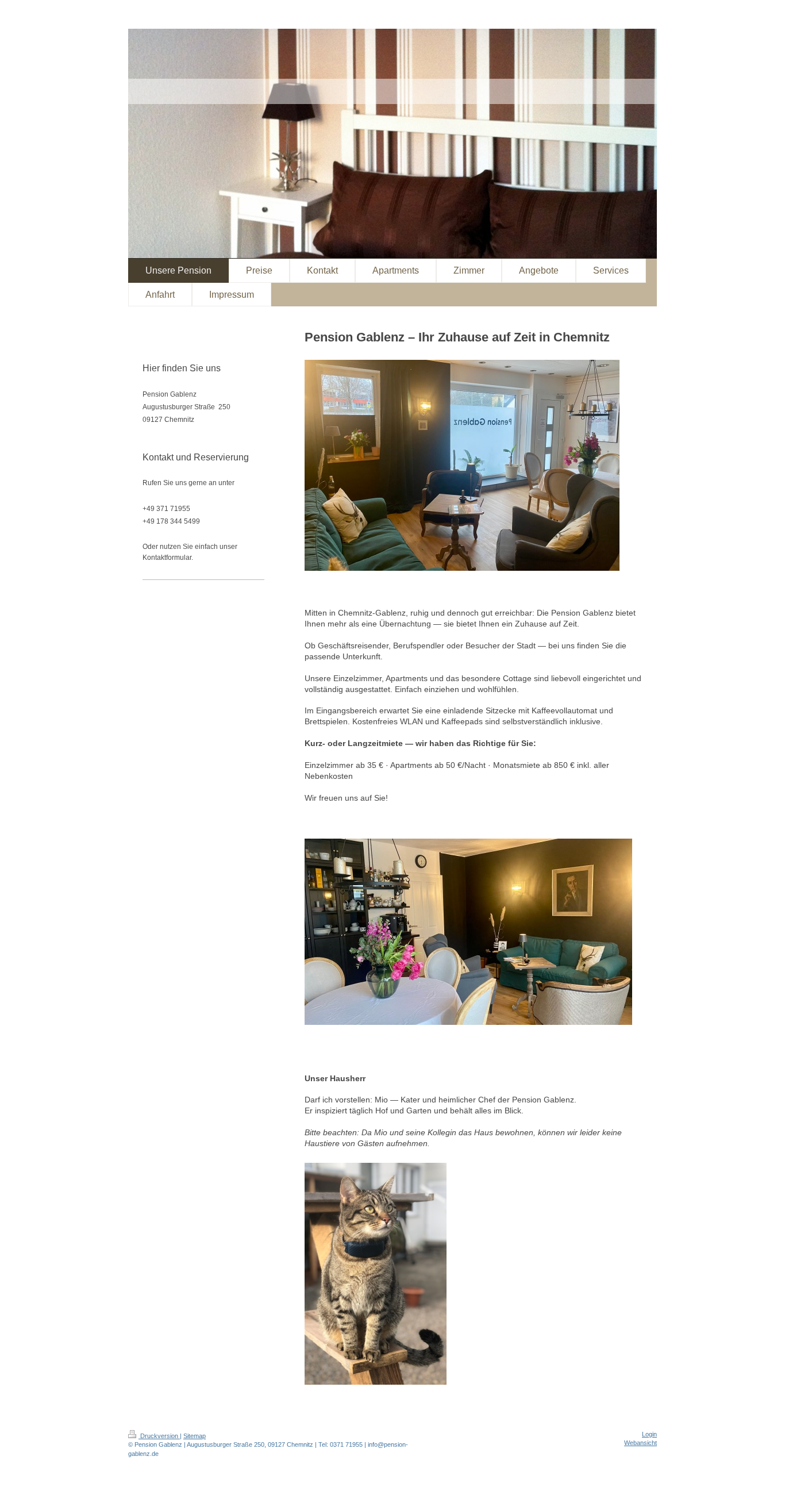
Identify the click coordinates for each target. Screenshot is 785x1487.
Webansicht (640, 1442)
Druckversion (159, 1435)
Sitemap (194, 1435)
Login (649, 1434)
